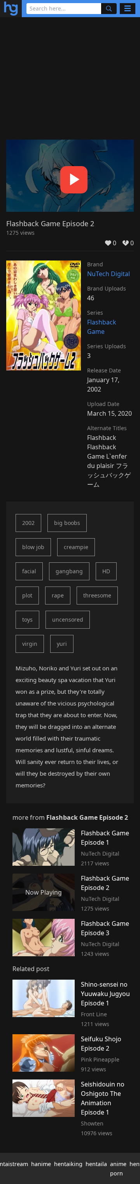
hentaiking (68, 1164)
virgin (29, 643)
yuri (62, 643)
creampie (76, 547)
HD (106, 571)
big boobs (67, 522)
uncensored (67, 619)
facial (29, 571)
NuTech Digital (108, 273)
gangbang (69, 571)
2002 (28, 522)
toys (27, 619)
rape (58, 595)
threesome (97, 595)
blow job (33, 547)
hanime (41, 1164)
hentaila (96, 1164)
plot (27, 595)
